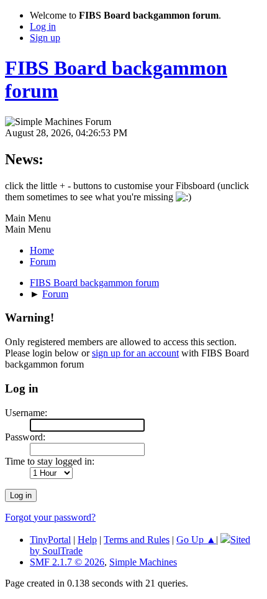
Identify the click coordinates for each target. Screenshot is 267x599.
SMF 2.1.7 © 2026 (67, 562)
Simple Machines (143, 562)
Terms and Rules (137, 539)
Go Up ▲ (196, 539)
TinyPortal (50, 539)
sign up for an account (135, 353)
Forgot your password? (50, 517)
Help (87, 539)
